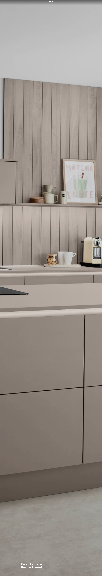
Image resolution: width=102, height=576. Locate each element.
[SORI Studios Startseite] (51, 2)
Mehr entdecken (25, 571)
